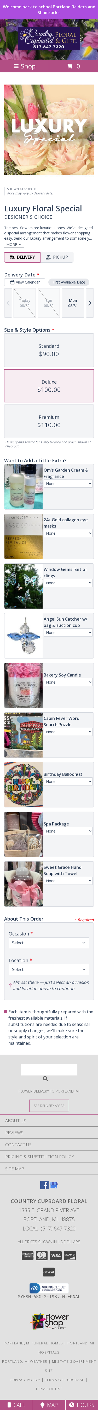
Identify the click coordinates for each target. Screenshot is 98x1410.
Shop (28, 66)
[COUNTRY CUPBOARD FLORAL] (49, 47)
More (11, 244)
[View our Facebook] (44, 1187)
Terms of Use (49, 1388)
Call (18, 1404)
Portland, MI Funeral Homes (33, 1343)
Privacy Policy (25, 1379)
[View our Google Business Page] (54, 1187)
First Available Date (69, 282)
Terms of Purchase (64, 1379)
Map (51, 1404)
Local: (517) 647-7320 (49, 1228)
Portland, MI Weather (25, 1361)
